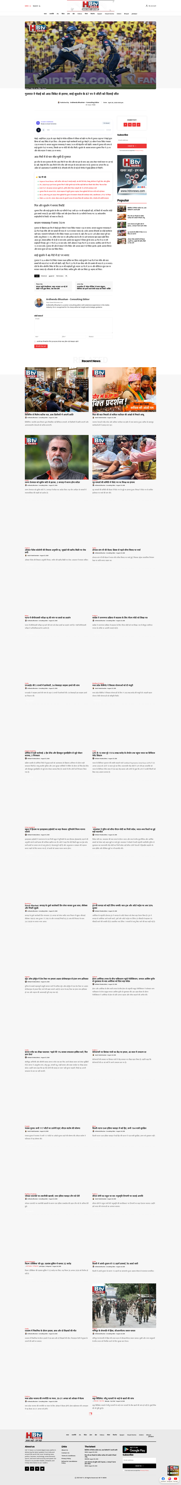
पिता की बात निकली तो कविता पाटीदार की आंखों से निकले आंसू (136, 217)
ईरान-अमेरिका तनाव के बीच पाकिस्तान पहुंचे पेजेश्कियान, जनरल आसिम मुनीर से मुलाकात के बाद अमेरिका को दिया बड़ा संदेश (123, 980)
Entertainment (30, 1261)
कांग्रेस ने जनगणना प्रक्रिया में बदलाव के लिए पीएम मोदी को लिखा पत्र (120, 617)
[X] (130, 125)
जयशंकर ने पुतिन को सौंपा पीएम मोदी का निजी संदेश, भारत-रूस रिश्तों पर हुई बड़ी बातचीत (123, 830)
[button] (37, 6)
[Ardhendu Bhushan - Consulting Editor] (59, 102)
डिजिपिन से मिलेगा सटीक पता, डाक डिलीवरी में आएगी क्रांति (137, 209)
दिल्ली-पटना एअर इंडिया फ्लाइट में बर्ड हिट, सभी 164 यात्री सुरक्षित (119, 1128)
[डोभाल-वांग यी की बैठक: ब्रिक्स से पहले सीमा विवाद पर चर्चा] (124, 525)
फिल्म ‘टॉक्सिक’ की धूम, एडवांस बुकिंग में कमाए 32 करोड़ (48, 1263)
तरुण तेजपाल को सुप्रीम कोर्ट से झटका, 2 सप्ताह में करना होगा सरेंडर (137, 225)
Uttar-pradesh (30, 827)
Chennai (44, 276)
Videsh (94, 903)
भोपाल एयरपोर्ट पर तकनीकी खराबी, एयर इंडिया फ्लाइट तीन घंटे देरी (52, 1195)
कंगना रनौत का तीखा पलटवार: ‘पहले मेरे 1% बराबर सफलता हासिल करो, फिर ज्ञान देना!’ (56, 1053)
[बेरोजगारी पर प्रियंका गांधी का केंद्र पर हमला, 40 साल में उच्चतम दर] (124, 1027)
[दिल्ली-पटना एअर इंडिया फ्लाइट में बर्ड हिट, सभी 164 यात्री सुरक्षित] (124, 1103)
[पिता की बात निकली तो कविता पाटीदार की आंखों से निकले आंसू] (121, 217)
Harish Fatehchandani (100, 417)
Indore (94, 412)
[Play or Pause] (38, 130)
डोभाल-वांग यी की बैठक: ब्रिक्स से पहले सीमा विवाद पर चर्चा (116, 549)
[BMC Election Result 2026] (177, 1471)
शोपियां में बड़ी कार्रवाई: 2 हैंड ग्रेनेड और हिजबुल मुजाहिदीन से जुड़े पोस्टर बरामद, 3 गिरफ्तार (53, 754)
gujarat (51, 276)
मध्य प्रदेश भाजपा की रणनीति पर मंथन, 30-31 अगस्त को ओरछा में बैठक (54, 1398)
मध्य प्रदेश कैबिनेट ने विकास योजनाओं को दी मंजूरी (112, 685)
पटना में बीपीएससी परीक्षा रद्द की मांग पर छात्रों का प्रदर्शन (48, 617)
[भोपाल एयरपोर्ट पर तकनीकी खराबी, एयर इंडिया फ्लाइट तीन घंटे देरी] (57, 1171)
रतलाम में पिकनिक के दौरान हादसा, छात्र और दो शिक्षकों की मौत (50, 1330)
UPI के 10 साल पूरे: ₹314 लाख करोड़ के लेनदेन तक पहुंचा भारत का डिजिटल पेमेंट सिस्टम (123, 754)
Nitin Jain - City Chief (110, 1401)
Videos (94, 1328)
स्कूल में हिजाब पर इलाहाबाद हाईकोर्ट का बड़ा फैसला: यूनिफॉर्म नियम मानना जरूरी (55, 830)
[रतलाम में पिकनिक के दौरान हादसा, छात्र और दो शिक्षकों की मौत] (57, 1305)
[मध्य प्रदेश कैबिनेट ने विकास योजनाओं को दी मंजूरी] (124, 660)
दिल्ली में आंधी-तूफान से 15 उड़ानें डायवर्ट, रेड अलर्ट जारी (115, 1263)
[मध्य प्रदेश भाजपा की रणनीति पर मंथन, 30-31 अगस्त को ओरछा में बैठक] (57, 1373)
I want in (131, 146)
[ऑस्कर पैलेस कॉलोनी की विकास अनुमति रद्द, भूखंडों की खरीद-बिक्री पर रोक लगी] (121, 241)
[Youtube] (42, 1469)
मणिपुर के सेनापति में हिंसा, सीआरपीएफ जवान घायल (113, 1330)
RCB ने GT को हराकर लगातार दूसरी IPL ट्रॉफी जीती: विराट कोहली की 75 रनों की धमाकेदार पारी (68, 188)
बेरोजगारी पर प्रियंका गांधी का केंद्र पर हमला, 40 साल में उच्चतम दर (119, 1051)
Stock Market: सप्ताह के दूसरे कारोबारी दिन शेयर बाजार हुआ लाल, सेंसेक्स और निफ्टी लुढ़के (56, 906)
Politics (94, 480)
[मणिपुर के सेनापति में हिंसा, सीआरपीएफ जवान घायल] (124, 1305)
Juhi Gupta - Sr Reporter (45, 1266)
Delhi (94, 1261)
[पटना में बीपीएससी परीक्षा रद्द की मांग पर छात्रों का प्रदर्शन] (57, 592)
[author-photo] (26, 418)
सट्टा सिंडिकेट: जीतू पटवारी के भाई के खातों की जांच (113, 1398)
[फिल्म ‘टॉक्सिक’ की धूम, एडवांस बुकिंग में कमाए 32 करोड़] (57, 1238)
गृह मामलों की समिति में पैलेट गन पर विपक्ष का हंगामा (113, 482)
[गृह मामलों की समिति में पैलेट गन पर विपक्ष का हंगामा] (121, 233)
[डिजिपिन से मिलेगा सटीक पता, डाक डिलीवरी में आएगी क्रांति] (121, 209)
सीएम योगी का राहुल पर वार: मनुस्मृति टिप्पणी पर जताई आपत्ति (117, 1195)
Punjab (27, 1126)
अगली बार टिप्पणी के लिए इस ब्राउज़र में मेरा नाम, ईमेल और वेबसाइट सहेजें (57, 341)
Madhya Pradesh (98, 683)
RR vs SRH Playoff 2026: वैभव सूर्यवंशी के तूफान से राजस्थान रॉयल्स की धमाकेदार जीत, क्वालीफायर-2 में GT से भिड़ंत (75, 195)
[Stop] (43, 130)
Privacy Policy (139, 150)
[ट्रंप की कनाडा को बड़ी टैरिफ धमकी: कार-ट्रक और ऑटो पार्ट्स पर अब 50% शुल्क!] (124, 880)
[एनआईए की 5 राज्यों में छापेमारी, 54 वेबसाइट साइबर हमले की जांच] (57, 660)
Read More (29, 430)
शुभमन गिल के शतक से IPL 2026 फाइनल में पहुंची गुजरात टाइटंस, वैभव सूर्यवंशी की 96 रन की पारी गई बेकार (72, 191)
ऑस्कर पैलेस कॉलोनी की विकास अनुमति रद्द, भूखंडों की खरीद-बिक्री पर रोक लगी (137, 241)
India (27, 412)
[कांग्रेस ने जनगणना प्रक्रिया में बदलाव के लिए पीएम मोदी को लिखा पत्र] (124, 592)
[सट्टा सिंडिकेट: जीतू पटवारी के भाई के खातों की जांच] (124, 1373)
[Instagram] (32, 1469)
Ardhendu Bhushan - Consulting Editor (84, 102)
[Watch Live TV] (171, 1471)
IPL (90, 96)
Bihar (26, 615)
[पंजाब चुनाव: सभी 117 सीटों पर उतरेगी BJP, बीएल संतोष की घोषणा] (57, 1103)
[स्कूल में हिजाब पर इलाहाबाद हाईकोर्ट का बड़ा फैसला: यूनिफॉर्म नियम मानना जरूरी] (57, 804)
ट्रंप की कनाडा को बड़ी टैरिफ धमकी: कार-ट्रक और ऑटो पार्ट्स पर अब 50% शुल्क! (122, 906)
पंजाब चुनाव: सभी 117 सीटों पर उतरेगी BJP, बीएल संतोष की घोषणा (52, 1128)
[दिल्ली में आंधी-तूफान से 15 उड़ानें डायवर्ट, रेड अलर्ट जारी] (124, 1238)
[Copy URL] (138, 125)
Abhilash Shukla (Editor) (33, 758)
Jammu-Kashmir (30, 751)
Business (28, 903)
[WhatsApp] (134, 125)
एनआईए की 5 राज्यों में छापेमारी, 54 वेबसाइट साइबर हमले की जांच (52, 685)
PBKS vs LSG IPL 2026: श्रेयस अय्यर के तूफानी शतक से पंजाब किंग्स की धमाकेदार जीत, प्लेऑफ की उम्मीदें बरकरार (74, 198)
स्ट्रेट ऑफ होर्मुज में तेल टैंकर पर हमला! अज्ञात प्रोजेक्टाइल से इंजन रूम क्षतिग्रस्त (56, 978)
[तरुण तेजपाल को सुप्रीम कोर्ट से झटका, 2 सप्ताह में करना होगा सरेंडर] (121, 225)
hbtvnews (59, 276)
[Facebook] (125, 125)
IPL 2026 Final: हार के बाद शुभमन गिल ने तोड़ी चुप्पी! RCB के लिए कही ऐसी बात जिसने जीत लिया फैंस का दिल (73, 185)
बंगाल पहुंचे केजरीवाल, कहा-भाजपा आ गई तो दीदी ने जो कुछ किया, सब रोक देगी (51, 288)
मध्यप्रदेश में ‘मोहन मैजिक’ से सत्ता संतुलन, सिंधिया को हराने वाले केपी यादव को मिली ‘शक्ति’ (94, 288)
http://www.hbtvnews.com (54, 302)
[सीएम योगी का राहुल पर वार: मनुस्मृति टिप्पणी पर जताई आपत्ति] (124, 1171)
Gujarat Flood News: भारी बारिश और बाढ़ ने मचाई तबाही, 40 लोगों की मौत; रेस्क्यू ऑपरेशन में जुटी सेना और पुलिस (74, 181)
